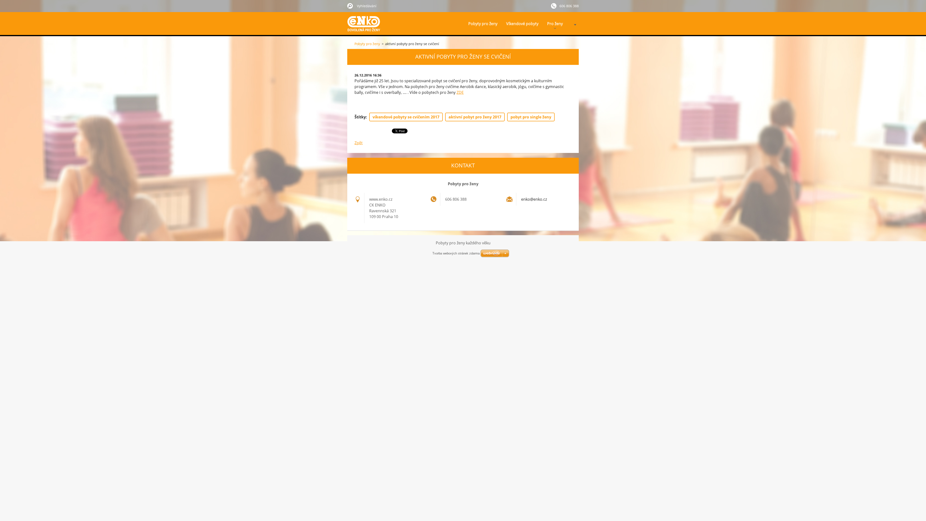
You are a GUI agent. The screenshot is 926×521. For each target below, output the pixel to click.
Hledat (350, 5)
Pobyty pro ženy (482, 23)
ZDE (460, 92)
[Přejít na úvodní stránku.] (365, 27)
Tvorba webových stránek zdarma (456, 253)
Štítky (360, 117)
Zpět (358, 142)
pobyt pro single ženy (531, 117)
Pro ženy (555, 23)
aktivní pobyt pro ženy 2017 (475, 117)
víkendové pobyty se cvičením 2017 (406, 117)
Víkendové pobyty (522, 23)
